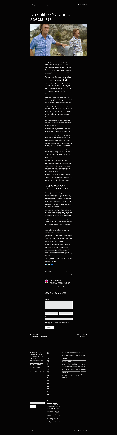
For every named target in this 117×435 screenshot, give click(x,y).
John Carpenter (50, 411)
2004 (48, 371)
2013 (48, 361)
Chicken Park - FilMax (66, 374)
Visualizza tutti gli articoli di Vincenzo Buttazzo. (58, 286)
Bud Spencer (31, 356)
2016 (48, 356)
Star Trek (35, 367)
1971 (47, 396)
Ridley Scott (48, 414)
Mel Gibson (58, 412)
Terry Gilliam (35, 370)
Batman (43, 354)
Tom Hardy (53, 422)
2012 (48, 363)
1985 (48, 388)
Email (60, 310)
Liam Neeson (42, 361)
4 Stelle (71, 271)
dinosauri (42, 358)
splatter (31, 367)
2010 (48, 366)
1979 (48, 394)
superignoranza (32, 368)
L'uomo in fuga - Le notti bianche (68, 375)
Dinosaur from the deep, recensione (79, 374)
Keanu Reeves (34, 361)
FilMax (32, 4)
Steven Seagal (38, 367)
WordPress (84, 430)
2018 (48, 353)
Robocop (38, 364)
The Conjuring (53, 421)
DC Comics (39, 358)
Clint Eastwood (67, 272)
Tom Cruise (41, 371)
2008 (48, 369)
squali (33, 367)
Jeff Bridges (70, 274)
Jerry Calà (40, 360)
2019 (48, 352)
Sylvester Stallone (37, 368)
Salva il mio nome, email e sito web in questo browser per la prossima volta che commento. (59, 323)
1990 (48, 385)
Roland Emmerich (42, 364)
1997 (48, 377)
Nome (46, 310)
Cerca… (31, 400)
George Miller (32, 360)
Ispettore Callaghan (60, 64)
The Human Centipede (35, 371)
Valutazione (76, 4)
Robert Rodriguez (33, 364)
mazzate (55, 412)
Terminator (32, 370)
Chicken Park (83, 364)
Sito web (46, 316)
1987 (48, 386)
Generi (83, 4)
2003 (48, 372)
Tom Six (56, 422)
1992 (48, 383)
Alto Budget (34, 352)
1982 (48, 391)
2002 (48, 374)
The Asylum (39, 370)
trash (57, 422)
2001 (48, 375)
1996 (48, 378)
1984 (48, 389)
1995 (48, 380)
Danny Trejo (39, 356)
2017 (48, 355)
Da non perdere (51, 408)
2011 (47, 364)
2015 (48, 358)
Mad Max (31, 363)
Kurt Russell (38, 361)
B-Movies (40, 354)
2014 (48, 360)
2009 (48, 367)
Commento (47, 299)
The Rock (39, 371)
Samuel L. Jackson (56, 415)
